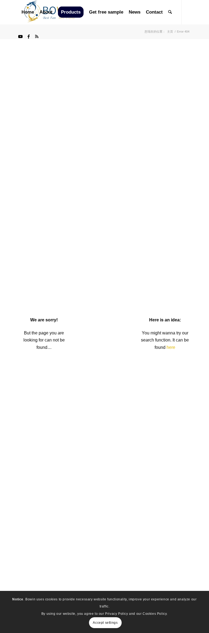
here (171, 347)
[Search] (169, 12)
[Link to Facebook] (28, 36)
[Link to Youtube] (20, 36)
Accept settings (105, 623)
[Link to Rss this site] (37, 36)
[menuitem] (28, 12)
